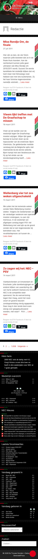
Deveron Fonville (11, 455)
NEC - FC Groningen (12, 494)
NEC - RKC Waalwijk (12, 492)
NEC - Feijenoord (11, 477)
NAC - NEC (9, 479)
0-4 (33, 489)
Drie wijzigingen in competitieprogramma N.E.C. (18, 422)
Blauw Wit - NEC (10, 475)
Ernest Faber (9, 513)
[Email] (14, 94)
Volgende (23, 346)
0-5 (33, 477)
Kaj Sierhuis (9, 459)
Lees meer (24, 82)
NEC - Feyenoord (11, 398)
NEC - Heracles (10, 496)
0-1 (33, 475)
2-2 (33, 483)
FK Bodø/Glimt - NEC (12, 383)
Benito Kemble (10, 517)
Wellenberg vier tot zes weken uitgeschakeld (18, 194)
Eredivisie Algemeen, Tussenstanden (16, 453)
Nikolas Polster (10, 460)
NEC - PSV (9, 487)
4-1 (33, 491)
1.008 (13, 346)
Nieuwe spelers (10, 449)
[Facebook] (5, 94)
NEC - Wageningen (11, 483)
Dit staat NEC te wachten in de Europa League (17, 416)
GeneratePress (19, 556)
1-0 (33, 479)
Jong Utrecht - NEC (11, 498)
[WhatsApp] (9, 94)
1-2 (33, 498)
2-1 (33, 496)
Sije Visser (9, 511)
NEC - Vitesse (10, 491)
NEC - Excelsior (10, 400)
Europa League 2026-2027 (13, 447)
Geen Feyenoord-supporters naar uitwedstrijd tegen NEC (20, 429)
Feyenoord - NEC (11, 481)
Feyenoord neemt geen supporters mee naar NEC (18, 427)
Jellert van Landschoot (12, 515)
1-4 (33, 487)
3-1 (33, 485)
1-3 (33, 492)
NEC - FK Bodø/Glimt (12, 381)
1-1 (33, 494)
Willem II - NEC (10, 379)
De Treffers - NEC (11, 489)
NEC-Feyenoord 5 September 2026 (16, 462)
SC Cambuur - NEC (11, 402)
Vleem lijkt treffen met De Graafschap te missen (17, 117)
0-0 (33, 481)
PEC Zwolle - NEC (19, 391)
